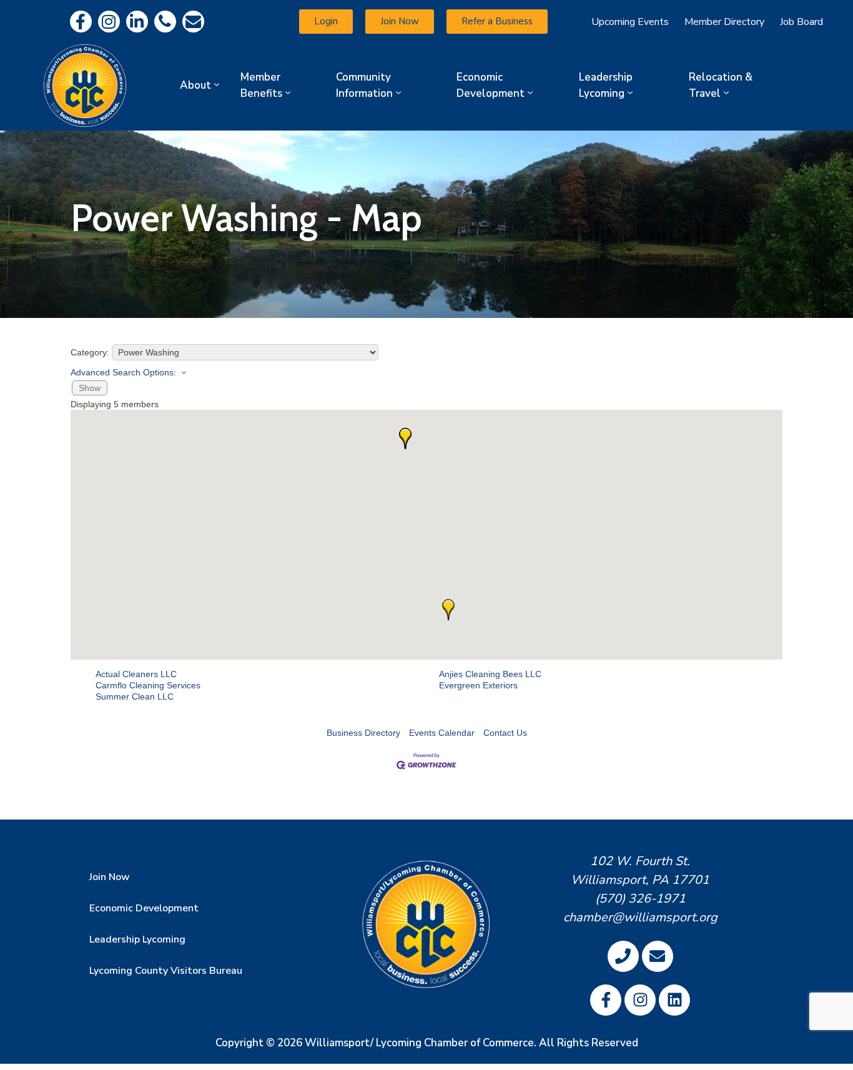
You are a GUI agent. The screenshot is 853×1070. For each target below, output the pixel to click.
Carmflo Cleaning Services (148, 685)
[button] (448, 609)
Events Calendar (442, 733)
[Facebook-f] (81, 21)
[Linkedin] (137, 21)
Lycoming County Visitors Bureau (165, 971)
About (195, 85)
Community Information (364, 85)
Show (90, 388)
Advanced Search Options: (123, 372)
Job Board (801, 22)
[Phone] (165, 21)
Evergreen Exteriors (478, 685)
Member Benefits (261, 85)
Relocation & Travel (720, 85)
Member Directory (724, 22)
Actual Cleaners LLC (136, 674)
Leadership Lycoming (606, 85)
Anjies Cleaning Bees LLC (490, 674)
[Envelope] (193, 21)
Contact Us (505, 733)
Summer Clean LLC (135, 696)
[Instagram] (109, 21)
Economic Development (490, 85)
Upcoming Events (630, 22)
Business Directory (363, 733)
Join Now (109, 877)
